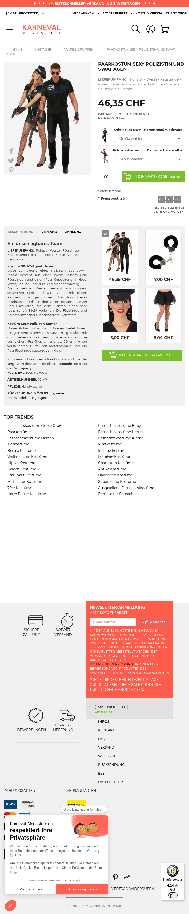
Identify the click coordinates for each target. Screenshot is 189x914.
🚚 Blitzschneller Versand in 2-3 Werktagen (95, 3)
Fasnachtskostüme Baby (119, 425)
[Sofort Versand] (67, 620)
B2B (101, 773)
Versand (106, 747)
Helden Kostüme (21, 469)
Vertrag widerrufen (132, 889)
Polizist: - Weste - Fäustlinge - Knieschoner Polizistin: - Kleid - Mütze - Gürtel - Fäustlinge (139, 84)
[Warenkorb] (162, 29)
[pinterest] (117, 879)
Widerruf (107, 756)
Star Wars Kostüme (24, 475)
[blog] (128, 879)
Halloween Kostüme (115, 475)
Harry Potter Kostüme (26, 494)
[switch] (173, 895)
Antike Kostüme (112, 469)
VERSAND (49, 232)
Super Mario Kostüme (117, 481)
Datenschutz (110, 782)
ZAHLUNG (73, 232)
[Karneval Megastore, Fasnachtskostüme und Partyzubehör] (42, 29)
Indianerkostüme (112, 450)
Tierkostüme (18, 444)
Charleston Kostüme (116, 463)
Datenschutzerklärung (111, 664)
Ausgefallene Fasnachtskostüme (126, 488)
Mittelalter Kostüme (24, 481)
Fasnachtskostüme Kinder (120, 438)
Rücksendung (111, 764)
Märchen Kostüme (114, 457)
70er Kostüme (19, 488)
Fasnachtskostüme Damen (30, 438)
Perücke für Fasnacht (116, 494)
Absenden (157, 622)
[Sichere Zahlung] (35, 620)
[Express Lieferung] (67, 715)
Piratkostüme (110, 444)
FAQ (101, 739)
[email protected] (23, 13)
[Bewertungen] (35, 715)
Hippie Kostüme (21, 463)
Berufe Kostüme (21, 450)
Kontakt (106, 730)
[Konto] (147, 29)
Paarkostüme (19, 432)
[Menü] (181, 865)
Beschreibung (20, 232)
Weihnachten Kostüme (27, 457)
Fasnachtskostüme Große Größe (35, 425)
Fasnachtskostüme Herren (121, 432)
